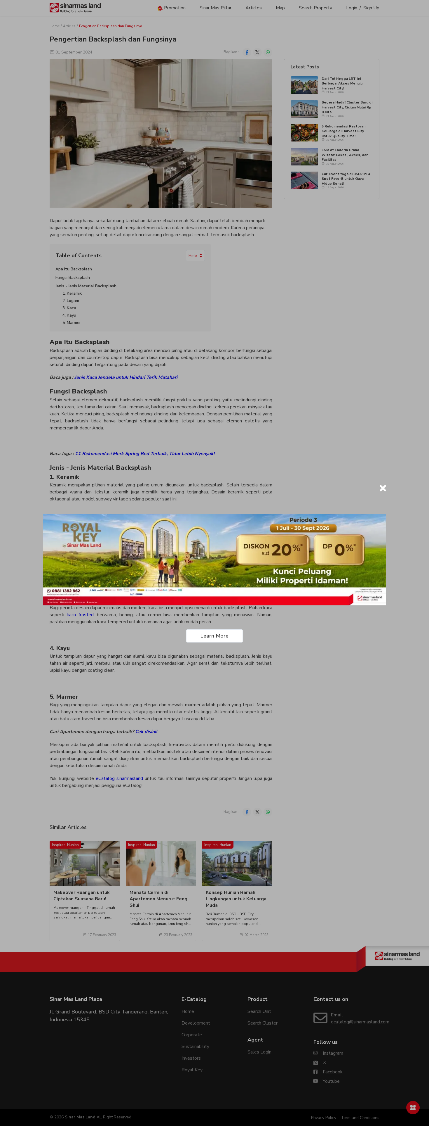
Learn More (214, 635)
